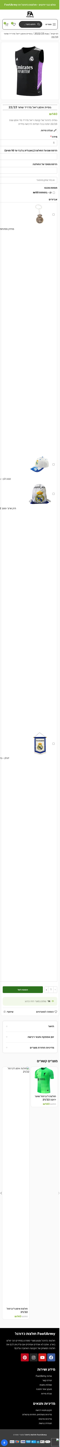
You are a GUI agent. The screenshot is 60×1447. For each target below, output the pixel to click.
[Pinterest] (25, 1357)
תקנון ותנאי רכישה (44, 1410)
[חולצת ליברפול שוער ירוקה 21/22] (44, 1080)
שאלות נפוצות (46, 1385)
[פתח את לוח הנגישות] (4, 1442)
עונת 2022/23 (41, 33)
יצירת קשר (47, 1380)
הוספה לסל (23, 990)
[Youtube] (42, 1357)
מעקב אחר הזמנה (44, 1389)
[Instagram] (34, 1357)
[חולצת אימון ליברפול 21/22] (15, 1186)
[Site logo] (30, 14)
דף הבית (54, 33)
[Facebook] (51, 1357)
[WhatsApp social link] (5, 1012)
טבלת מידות (46, 1393)
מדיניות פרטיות (45, 1419)
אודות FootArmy (44, 1376)
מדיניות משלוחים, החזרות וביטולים (37, 1414)
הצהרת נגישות (45, 1423)
